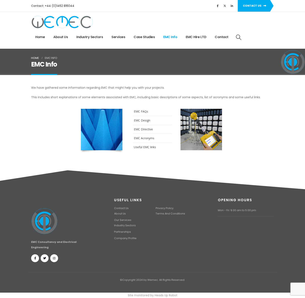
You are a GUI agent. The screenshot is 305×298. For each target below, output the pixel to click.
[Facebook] (218, 6)
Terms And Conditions (170, 213)
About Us (60, 37)
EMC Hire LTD (196, 37)
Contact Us (121, 208)
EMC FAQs (141, 111)
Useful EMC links (145, 147)
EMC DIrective (143, 129)
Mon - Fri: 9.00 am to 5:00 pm (237, 210)
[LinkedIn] (232, 6)
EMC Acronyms (144, 138)
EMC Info (170, 37)
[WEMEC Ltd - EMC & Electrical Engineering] (62, 22)
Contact (221, 37)
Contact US (252, 5)
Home (40, 37)
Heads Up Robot (166, 295)
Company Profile (125, 238)
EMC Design (142, 120)
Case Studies (144, 37)
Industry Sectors (89, 37)
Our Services (122, 220)
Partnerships (122, 232)
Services (118, 37)
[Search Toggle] (238, 37)
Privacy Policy (164, 208)
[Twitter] (225, 6)
